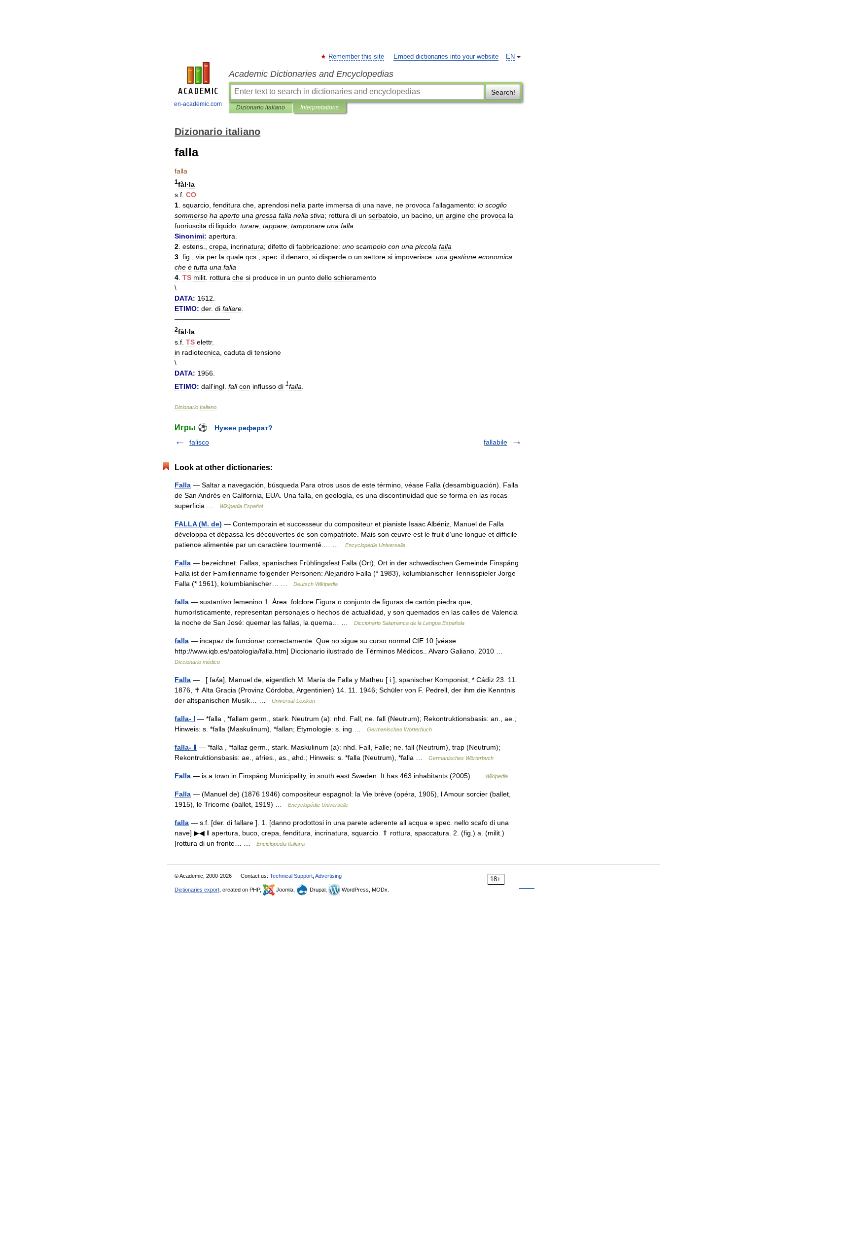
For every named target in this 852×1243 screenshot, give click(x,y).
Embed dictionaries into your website (445, 56)
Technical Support (291, 876)
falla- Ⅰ (185, 719)
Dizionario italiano (260, 107)
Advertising (328, 876)
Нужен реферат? (243, 428)
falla (182, 602)
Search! (503, 92)
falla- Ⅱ (186, 747)
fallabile (495, 442)
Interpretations (319, 107)
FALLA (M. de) (198, 524)
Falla (183, 485)
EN (510, 56)
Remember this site (356, 56)
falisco (199, 442)
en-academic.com (198, 104)
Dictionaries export (197, 890)
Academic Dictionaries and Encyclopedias (311, 74)
